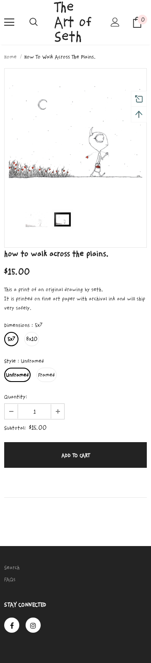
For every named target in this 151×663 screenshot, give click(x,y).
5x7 (11, 339)
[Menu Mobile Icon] (9, 22)
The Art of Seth (73, 22)
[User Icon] (115, 22)
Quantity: (15, 397)
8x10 (31, 339)
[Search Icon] (33, 22)
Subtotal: (15, 428)
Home (10, 57)
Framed (46, 375)
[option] (75, 132)
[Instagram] (33, 625)
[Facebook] (11, 625)
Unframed (17, 375)
